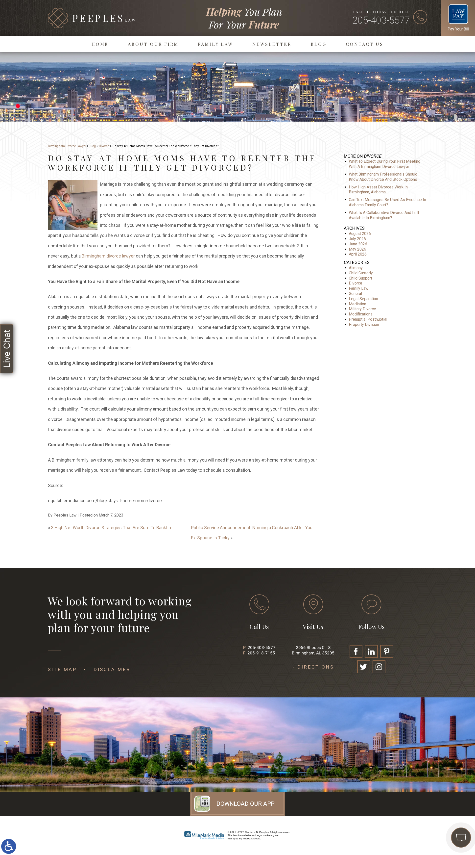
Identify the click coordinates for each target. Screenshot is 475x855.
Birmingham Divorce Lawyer (67, 146)
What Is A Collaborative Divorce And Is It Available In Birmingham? (384, 215)
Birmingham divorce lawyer (108, 256)
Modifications (361, 314)
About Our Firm (153, 44)
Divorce (104, 146)
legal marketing (265, 835)
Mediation (357, 304)
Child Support (360, 278)
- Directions (313, 667)
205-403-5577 (381, 20)
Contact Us (364, 44)
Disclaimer (112, 669)
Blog (319, 44)
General (355, 293)
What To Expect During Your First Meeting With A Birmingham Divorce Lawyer (384, 164)
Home (100, 44)
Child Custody (361, 273)
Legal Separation (363, 298)
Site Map (62, 669)
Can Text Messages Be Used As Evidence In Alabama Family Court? (387, 202)
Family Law (215, 44)
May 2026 (357, 249)
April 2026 (358, 254)
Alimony (356, 267)
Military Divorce (362, 309)
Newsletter (271, 44)
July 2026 (357, 238)
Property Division (364, 324)
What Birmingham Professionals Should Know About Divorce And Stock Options (383, 177)
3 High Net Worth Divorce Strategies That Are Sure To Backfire (111, 527)
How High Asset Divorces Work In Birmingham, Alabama (378, 190)
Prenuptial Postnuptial (368, 319)
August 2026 (360, 233)
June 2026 (358, 244)
